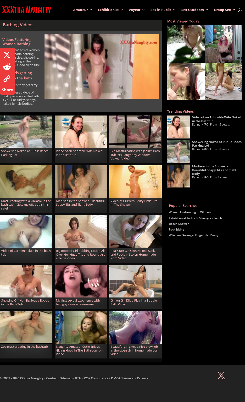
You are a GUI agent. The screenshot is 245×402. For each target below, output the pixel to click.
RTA (78, 378)
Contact (52, 378)
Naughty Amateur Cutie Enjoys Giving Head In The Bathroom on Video (79, 350)
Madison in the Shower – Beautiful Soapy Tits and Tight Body (80, 203)
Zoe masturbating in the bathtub (24, 346)
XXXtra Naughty (32, 378)
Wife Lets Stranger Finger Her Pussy (193, 235)
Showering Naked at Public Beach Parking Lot (25, 153)
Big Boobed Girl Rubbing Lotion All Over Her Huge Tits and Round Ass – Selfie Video (80, 254)
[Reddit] (7, 67)
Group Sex (222, 9)
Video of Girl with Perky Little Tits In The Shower (134, 203)
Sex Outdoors (192, 9)
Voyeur (134, 9)
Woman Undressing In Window (190, 212)
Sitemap (66, 378)
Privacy (142, 378)
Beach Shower (179, 224)
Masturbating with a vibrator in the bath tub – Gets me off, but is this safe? (26, 204)
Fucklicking (176, 229)
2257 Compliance (96, 378)
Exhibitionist (108, 9)
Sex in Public (160, 9)
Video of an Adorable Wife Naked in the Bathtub (79, 153)
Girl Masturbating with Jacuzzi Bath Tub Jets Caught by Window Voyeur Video (135, 154)
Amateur (80, 9)
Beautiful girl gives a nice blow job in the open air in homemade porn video (135, 350)
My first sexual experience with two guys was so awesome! (78, 302)
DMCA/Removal (122, 378)
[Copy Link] (7, 79)
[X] (7, 55)
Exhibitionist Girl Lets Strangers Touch (195, 218)
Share (7, 90)
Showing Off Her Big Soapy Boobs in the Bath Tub (25, 302)
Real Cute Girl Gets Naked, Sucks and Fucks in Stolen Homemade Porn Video (133, 254)
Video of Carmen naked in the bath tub (26, 252)
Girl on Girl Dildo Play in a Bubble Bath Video (134, 302)
